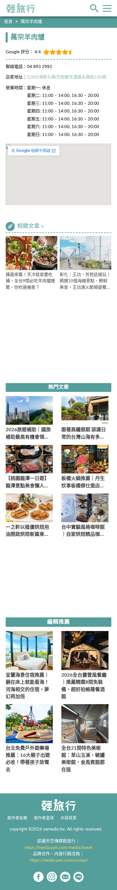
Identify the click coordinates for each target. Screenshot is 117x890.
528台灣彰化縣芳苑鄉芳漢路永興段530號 (66, 77)
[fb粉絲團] (38, 877)
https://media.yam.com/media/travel (59, 848)
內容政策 (69, 818)
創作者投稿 (17, 818)
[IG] (52, 877)
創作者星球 (44, 818)
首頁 (8, 22)
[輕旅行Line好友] (78, 877)
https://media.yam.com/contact (58, 860)
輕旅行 (21, 8)
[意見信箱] (65, 877)
